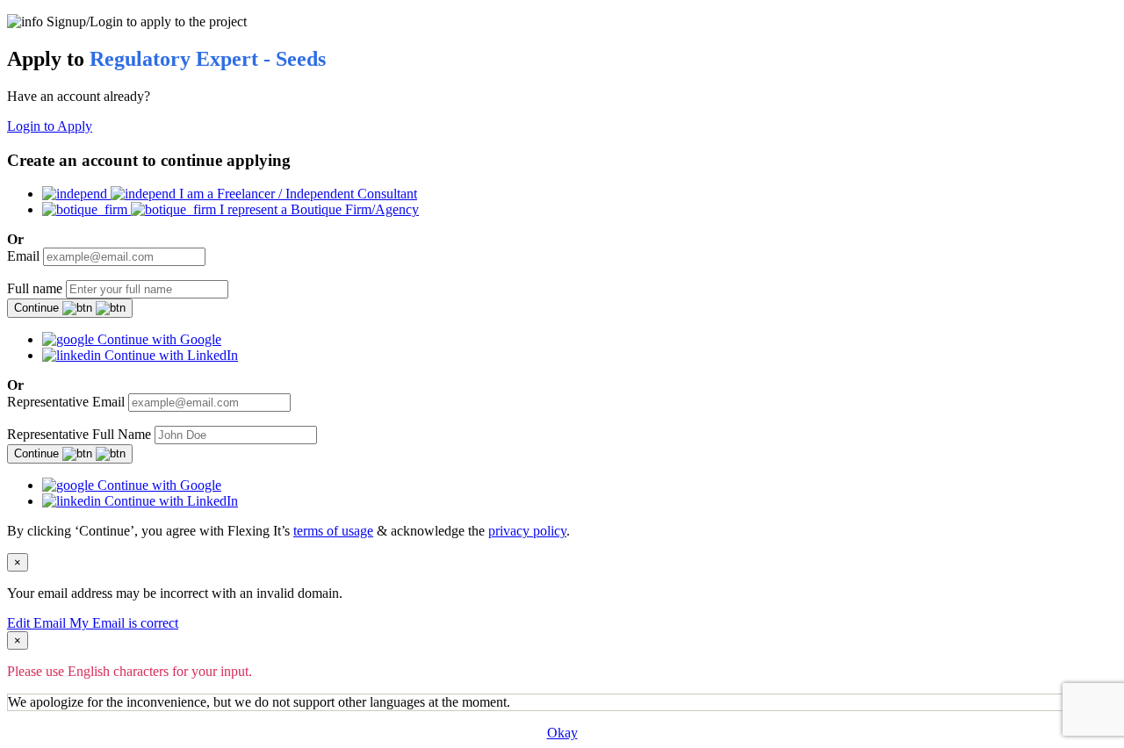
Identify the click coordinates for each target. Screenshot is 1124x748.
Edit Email (38, 622)
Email (23, 255)
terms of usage (333, 530)
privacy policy (527, 530)
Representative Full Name (79, 434)
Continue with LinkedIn (169, 355)
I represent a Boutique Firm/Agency (317, 209)
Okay (562, 732)
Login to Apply (49, 126)
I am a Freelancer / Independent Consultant (296, 193)
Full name (34, 288)
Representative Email (66, 401)
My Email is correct (123, 622)
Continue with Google (157, 339)
